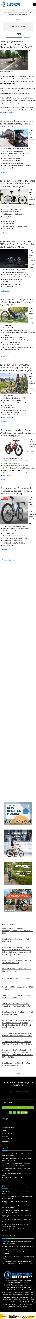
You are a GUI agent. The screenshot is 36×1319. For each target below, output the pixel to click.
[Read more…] (12, 112)
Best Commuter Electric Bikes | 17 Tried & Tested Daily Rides (17, 1013)
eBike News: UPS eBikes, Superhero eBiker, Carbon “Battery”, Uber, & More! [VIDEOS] (16, 123)
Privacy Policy (6, 1141)
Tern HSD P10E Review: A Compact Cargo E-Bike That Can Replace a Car (16, 1004)
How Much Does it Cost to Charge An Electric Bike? (17, 1261)
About (4, 1125)
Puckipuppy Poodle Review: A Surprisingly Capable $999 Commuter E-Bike (17, 930)
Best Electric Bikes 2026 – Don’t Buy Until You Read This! (16, 1064)
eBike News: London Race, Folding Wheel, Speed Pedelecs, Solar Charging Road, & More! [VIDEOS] (18, 433)
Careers (4, 1130)
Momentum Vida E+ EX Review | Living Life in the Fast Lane (16, 970)
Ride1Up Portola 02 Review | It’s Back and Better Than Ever (16, 961)
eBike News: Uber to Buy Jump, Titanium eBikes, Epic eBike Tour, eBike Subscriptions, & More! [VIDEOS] (17, 367)
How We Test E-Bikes (8, 1127)
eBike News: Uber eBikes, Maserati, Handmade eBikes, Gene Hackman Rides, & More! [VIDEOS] (16, 491)
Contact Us (5, 1136)
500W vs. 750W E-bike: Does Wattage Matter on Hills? (17, 1264)
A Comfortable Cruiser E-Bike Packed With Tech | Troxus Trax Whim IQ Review (17, 1042)
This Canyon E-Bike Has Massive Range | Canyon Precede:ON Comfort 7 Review (17, 1034)
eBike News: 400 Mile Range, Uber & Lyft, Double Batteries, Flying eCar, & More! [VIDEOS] (16, 302)
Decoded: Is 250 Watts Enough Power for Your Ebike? (17, 1246)
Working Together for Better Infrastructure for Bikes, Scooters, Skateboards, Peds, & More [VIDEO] (16, 44)
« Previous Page (6, 560)
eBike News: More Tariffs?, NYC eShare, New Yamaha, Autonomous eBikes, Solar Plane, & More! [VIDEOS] (18, 183)
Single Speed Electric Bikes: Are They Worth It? (15, 1249)
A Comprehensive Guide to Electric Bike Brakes (15, 1166)
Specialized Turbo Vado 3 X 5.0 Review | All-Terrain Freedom (17, 996)
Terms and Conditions (8, 1139)
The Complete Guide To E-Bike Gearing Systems (16, 1163)
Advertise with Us (7, 1133)
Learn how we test (23, 14)
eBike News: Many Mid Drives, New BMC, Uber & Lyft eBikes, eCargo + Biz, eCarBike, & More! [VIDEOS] (17, 244)
